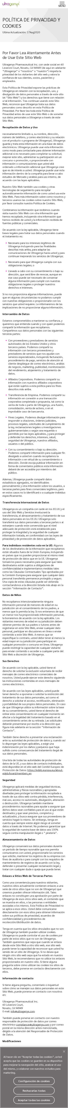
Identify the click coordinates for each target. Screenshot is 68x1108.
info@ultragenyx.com (23, 1011)
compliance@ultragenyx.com (32, 1024)
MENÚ (62, 5)
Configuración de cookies (34, 1081)
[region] (34, 1077)
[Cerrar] (64, 1051)
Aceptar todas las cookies (34, 1100)
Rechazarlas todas (34, 1090)
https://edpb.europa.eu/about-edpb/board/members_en (32, 771)
